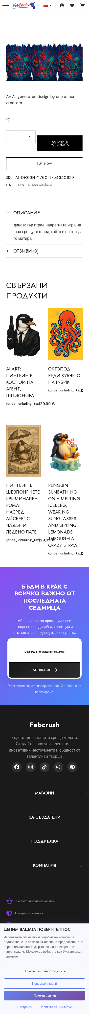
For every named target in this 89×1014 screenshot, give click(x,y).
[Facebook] (17, 767)
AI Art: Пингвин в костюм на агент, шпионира (20, 382)
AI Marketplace (39, 185)
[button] (8, 120)
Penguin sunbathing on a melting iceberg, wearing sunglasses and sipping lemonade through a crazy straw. (64, 515)
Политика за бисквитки (56, 1007)
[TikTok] (44, 767)
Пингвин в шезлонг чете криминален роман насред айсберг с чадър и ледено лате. (23, 508)
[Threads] (58, 767)
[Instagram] (31, 767)
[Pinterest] (72, 767)
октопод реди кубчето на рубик (64, 376)
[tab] (44, 212)
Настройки (24, 1007)
